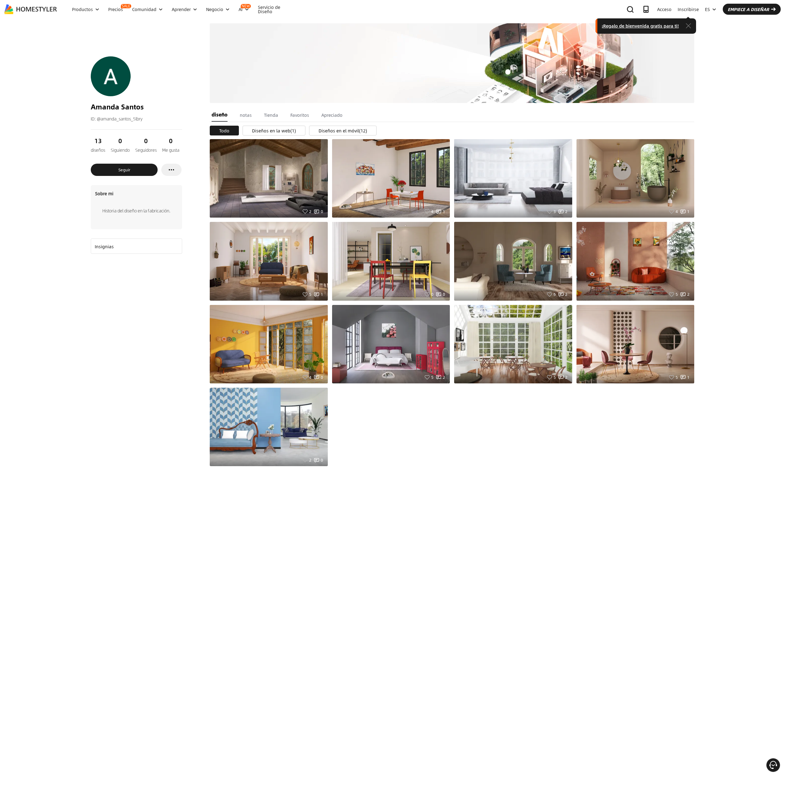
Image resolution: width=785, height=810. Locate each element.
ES (707, 9)
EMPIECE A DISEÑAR (748, 9)
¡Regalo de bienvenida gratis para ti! (640, 26)
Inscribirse (688, 9)
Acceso (664, 9)
